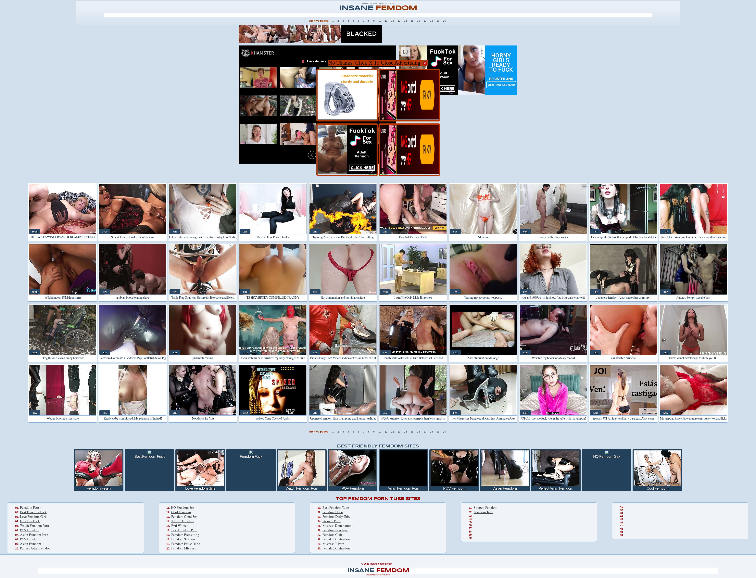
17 (425, 20)
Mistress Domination (337, 525)
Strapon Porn (331, 521)
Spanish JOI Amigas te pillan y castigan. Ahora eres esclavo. (623, 421)
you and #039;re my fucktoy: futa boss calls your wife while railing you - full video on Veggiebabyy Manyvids (553, 300)
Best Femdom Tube (335, 507)
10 (379, 20)
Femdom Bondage (335, 530)
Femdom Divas (332, 512)
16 (418, 20)
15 (412, 20)
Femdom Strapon (183, 539)
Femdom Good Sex (184, 516)
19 (438, 20)
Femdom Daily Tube (336, 516)
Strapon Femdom (485, 507)
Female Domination (336, 539)
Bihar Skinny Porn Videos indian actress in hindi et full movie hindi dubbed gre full (343, 361)
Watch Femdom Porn (34, 525)
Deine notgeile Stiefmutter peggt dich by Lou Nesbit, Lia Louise (623, 240)
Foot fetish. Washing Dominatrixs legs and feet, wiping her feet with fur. (693, 240)
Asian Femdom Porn (34, 534)
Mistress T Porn (333, 543)
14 (405, 20)
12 (392, 20)
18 (431, 20)
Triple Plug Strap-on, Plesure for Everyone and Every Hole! (202, 300)
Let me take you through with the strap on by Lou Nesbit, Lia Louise (203, 240)
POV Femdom (29, 530)
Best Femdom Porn (184, 530)
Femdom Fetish (30, 507)
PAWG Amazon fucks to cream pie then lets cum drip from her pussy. (413, 421)
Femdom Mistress (183, 548)
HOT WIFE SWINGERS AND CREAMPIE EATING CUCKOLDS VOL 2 (62, 240)
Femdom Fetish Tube (185, 543)
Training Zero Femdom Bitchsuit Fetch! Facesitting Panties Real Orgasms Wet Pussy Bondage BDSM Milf (343, 240)
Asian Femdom (30, 543)
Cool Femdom (181, 512)
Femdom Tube (483, 512)
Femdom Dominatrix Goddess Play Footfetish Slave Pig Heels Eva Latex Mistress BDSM (133, 361)
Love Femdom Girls (33, 516)
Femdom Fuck (30, 521)
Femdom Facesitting (185, 534)
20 (444, 20)
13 (399, 20)
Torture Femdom (182, 521)
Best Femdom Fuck (33, 512)
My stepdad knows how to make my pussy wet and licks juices (693, 421)
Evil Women (179, 525)
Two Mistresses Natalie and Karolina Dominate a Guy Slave (483, 421)
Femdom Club (332, 534)
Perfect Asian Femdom (35, 548)
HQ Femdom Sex (182, 507)
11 (386, 20)
